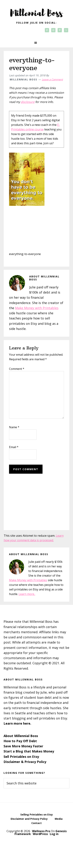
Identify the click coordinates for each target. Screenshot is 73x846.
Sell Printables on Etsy (21, 756)
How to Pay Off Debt (20, 741)
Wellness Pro (41, 831)
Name (14, 427)
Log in (54, 834)
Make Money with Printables (36, 308)
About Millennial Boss (21, 736)
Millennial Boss (36, 11)
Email (13, 447)
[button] (36, 42)
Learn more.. (27, 594)
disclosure (28, 102)
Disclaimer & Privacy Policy (25, 762)
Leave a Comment (52, 79)
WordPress (40, 834)
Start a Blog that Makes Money (29, 751)
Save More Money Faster (23, 746)
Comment (16, 369)
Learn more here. (17, 723)
